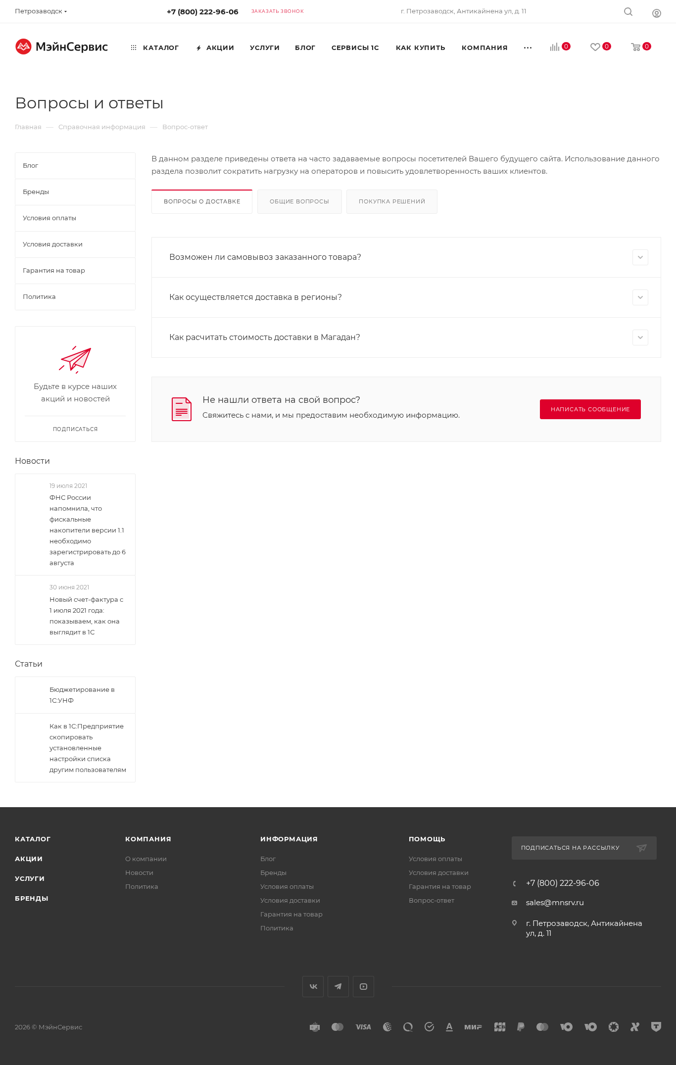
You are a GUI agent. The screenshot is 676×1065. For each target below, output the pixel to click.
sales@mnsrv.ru (555, 902)
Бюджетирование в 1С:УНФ (82, 694)
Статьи (29, 664)
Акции (29, 859)
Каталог (33, 839)
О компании (146, 859)
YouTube (363, 986)
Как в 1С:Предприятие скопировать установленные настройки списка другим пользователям (87, 748)
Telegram (338, 986)
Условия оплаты (287, 886)
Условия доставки (290, 900)
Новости (32, 461)
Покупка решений (392, 201)
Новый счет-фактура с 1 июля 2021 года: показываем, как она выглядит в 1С (86, 615)
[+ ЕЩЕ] (528, 47)
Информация (289, 839)
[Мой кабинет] (656, 13)
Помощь (427, 839)
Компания (148, 839)
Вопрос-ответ (431, 900)
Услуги (30, 878)
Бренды (31, 898)
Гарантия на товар (291, 914)
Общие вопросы (299, 201)
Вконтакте (313, 986)
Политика (141, 886)
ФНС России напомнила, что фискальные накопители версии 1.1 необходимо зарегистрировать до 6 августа (87, 530)
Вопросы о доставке (202, 201)
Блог (268, 859)
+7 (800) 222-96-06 (203, 11)
